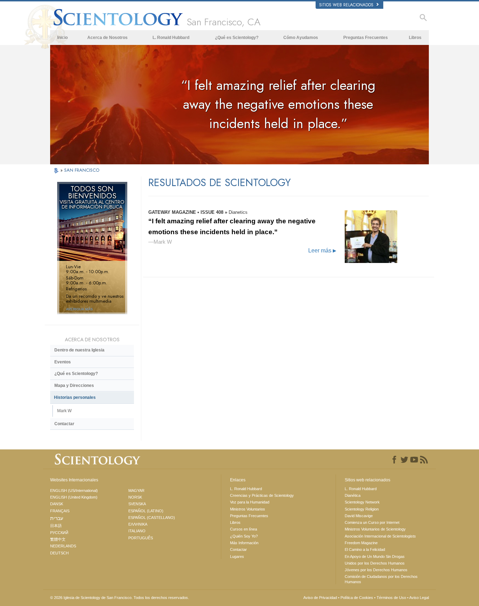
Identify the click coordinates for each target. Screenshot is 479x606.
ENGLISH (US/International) (74, 490)
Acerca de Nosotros (107, 37)
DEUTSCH (59, 553)
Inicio (62, 37)
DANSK (56, 504)
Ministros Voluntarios (247, 509)
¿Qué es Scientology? (236, 37)
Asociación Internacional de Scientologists (380, 536)
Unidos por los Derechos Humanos (375, 563)
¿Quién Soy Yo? (244, 536)
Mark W (64, 410)
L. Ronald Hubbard (171, 37)
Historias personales (75, 397)
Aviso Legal (419, 597)
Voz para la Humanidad (249, 502)
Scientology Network (362, 502)
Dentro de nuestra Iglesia (79, 350)
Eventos (62, 362)
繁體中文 (58, 539)
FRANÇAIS (59, 511)
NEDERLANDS (63, 546)
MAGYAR (136, 490)
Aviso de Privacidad (320, 597)
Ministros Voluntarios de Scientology (375, 529)
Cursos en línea (243, 529)
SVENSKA (137, 504)
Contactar (64, 423)
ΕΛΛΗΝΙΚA (137, 524)
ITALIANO (137, 531)
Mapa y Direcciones (74, 385)
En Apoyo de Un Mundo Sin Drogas (375, 556)
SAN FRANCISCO (81, 170)
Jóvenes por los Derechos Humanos (376, 570)
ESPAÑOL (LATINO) (145, 511)
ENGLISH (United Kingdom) (73, 497)
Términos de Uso (391, 597)
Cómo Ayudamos (300, 37)
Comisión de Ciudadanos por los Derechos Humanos (381, 579)
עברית (56, 518)
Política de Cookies (356, 597)
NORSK (135, 497)
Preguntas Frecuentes (365, 37)
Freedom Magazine (361, 543)
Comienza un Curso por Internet (372, 522)
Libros (415, 37)
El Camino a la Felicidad (365, 549)
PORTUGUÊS (140, 538)
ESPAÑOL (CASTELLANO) (151, 517)
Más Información (244, 543)
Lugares (237, 556)
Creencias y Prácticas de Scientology (262, 495)
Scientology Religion (362, 509)
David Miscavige (359, 516)
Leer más (322, 250)
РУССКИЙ (59, 533)
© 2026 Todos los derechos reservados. (119, 597)
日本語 (56, 525)
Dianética (352, 495)
